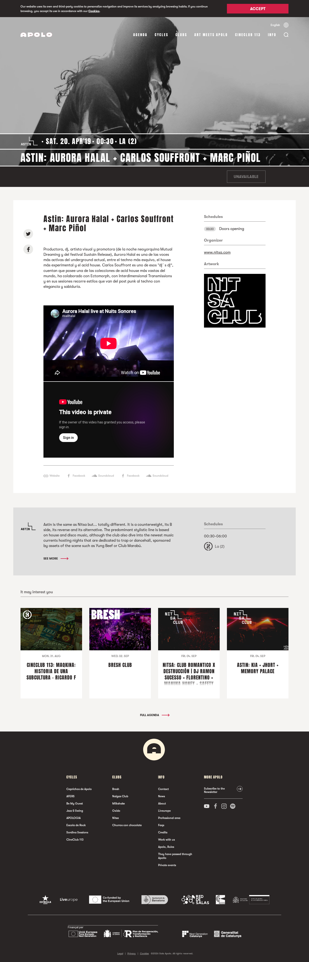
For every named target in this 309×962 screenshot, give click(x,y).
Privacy (131, 953)
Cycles (161, 34)
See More (51, 558)
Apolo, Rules (166, 847)
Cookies (93, 11)
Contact (163, 789)
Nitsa (115, 818)
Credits (162, 832)
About (162, 803)
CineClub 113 (248, 34)
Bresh (115, 789)
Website (54, 475)
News (161, 796)
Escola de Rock (76, 825)
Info (272, 34)
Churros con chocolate (127, 825)
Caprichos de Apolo (79, 789)
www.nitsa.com (217, 252)
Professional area (169, 818)
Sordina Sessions (77, 832)
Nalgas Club (120, 796)
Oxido (116, 810)
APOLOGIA (73, 818)
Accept (258, 9)
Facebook (79, 475)
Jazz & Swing (74, 810)
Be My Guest (74, 803)
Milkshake (118, 803)
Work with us (166, 839)
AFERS (70, 796)
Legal (120, 953)
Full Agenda (150, 715)
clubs (181, 34)
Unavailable (246, 177)
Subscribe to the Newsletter (214, 790)
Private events (167, 865)
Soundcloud (106, 475)
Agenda (140, 34)
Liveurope (164, 810)
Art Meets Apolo (211, 34)
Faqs (161, 825)
